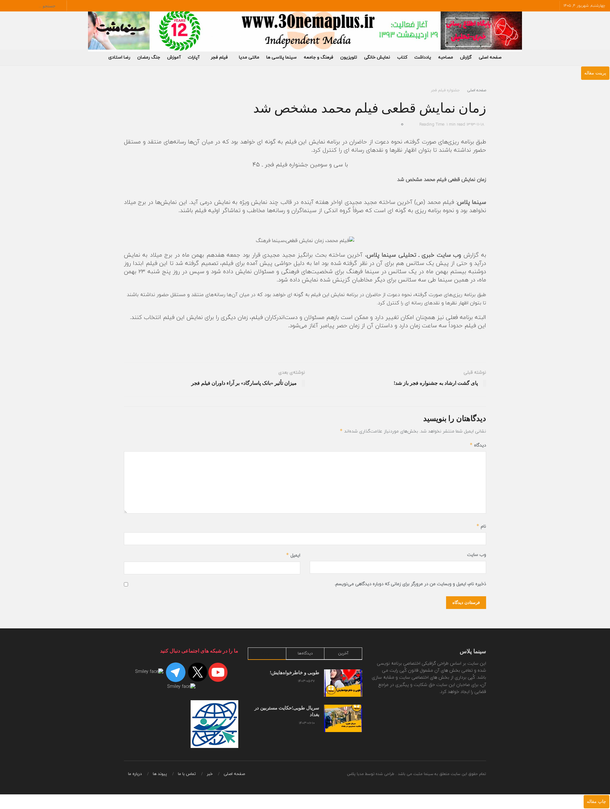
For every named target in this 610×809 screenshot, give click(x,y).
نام (481, 526)
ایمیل (293, 555)
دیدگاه (478, 445)
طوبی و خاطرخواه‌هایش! (294, 672)
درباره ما (135, 774)
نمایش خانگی (377, 57)
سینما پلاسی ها (281, 57)
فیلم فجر (219, 57)
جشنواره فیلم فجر (445, 90)
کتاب (402, 57)
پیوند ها (160, 774)
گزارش (466, 57)
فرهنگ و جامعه (318, 57)
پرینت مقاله (595, 73)
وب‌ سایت (476, 555)
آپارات (194, 57)
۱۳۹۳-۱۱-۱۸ (475, 125)
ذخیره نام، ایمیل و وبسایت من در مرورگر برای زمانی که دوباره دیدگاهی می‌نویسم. (410, 584)
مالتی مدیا (249, 57)
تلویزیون (348, 57)
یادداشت (422, 57)
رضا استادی (119, 57)
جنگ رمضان (148, 57)
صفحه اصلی (490, 57)
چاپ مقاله (596, 801)
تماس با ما (187, 774)
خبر (210, 774)
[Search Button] (9, 5)
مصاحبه (445, 57)
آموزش (174, 57)
